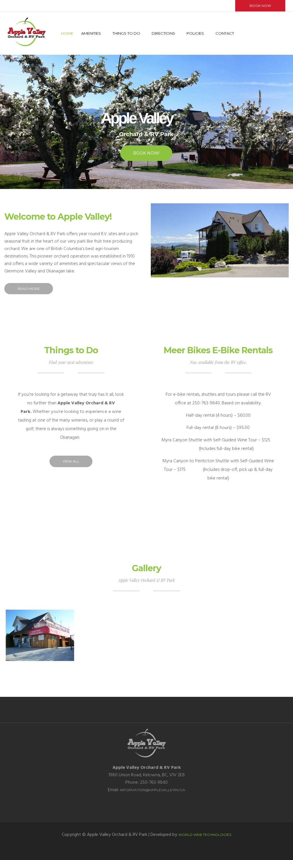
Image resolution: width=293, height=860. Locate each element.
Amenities (91, 33)
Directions (163, 33)
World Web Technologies (204, 834)
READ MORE (28, 288)
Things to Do (126, 33)
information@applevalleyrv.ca (152, 790)
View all (71, 461)
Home (67, 33)
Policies (195, 33)
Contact (224, 33)
